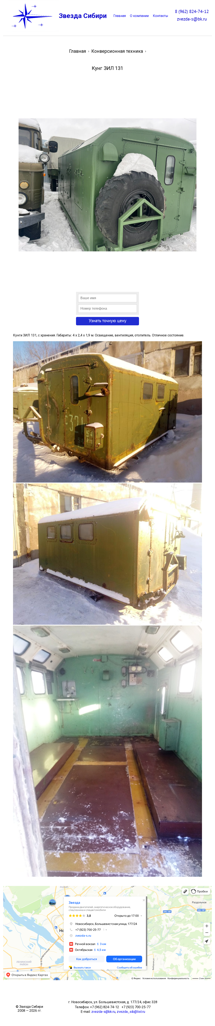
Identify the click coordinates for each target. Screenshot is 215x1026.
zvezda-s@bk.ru (103, 1012)
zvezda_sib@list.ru (131, 1012)
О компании (139, 16)
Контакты (160, 16)
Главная (119, 16)
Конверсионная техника (117, 51)
